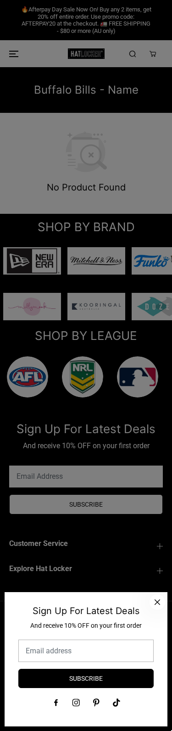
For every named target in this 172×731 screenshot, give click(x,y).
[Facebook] (56, 703)
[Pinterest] (96, 703)
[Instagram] (76, 703)
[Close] (157, 602)
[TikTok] (116, 703)
